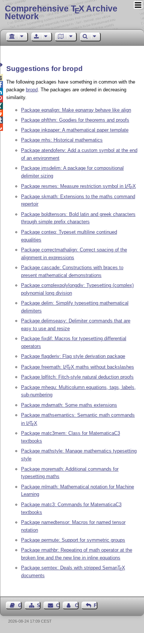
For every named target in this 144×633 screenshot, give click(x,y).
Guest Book (20, 605)
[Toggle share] (2, 64)
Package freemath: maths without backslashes (77, 367)
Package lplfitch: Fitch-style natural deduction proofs (77, 377)
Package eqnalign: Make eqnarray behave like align (76, 110)
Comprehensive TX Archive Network (61, 12)
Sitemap (39, 605)
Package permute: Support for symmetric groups (73, 540)
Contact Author (77, 605)
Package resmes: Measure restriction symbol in (78, 186)
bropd (32, 89)
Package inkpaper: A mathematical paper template (74, 130)
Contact (57, 605)
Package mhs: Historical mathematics (62, 140)
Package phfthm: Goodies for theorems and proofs (75, 120)
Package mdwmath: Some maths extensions (69, 405)
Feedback (95, 605)
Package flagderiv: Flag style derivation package (73, 356)
